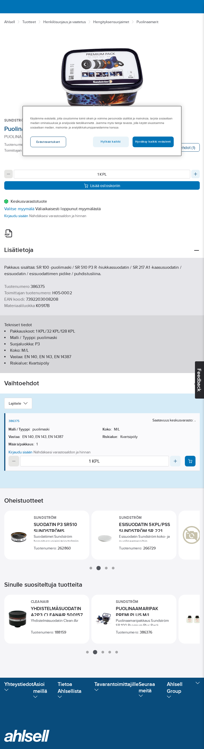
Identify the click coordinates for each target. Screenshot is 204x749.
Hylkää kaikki (111, 141)
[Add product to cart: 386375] (190, 461)
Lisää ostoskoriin (105, 185)
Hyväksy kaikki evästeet (153, 141)
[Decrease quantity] (8, 174)
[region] (102, 131)
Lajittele (15, 403)
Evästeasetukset (48, 142)
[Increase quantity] (195, 174)
